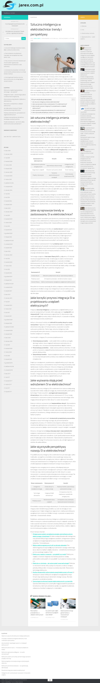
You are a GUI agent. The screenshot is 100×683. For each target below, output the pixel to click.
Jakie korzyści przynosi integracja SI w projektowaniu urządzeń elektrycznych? (49, 107)
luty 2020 (7, 355)
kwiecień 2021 (8, 305)
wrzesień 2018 (8, 370)
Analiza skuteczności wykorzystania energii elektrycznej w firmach (53, 572)
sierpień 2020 (8, 334)
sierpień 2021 (8, 291)
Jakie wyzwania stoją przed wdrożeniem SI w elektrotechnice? (48, 110)
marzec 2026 (8, 165)
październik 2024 (9, 183)
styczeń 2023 (8, 229)
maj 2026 (7, 158)
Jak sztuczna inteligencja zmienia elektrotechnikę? (45, 102)
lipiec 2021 (7, 294)
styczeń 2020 (8, 359)
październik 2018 (9, 366)
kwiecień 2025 (8, 175)
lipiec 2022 (7, 251)
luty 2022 (7, 269)
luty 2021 (7, 312)
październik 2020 (9, 327)
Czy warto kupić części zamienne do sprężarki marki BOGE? (52, 613)
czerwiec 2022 (8, 255)
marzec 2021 (8, 309)
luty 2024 (7, 197)
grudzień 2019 (8, 363)
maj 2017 (7, 377)
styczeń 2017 (8, 391)
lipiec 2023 (7, 208)
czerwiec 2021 (8, 298)
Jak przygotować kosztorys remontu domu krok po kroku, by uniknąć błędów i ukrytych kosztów (14, 79)
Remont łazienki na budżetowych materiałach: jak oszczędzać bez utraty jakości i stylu (13, 55)
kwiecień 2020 (8, 348)
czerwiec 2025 (8, 172)
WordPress (8, 682)
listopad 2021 (8, 280)
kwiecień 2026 (8, 161)
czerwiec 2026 (8, 154)
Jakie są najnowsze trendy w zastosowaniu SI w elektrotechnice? (49, 104)
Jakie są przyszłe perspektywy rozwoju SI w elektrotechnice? (48, 112)
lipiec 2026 (7, 150)
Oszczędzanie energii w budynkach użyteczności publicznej (88, 92)
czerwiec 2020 (8, 341)
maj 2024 (7, 193)
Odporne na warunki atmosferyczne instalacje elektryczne (15, 636)
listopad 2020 (8, 323)
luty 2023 (7, 226)
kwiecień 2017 (8, 381)
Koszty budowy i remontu (88, 33)
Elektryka (33, 17)
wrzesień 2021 (8, 287)
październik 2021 (9, 283)
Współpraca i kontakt (9, 13)
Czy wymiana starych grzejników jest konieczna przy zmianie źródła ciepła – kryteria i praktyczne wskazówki (87, 131)
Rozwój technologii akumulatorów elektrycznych (13, 670)
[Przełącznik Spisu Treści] (72, 99)
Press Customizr (19, 682)
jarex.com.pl (37, 38)
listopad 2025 (8, 168)
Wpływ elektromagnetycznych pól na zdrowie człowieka (49, 545)
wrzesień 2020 (8, 330)
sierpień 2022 (8, 247)
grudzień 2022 (8, 233)
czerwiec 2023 (8, 211)
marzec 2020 (8, 352)
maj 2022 (7, 258)
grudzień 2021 (8, 276)
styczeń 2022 (8, 273)
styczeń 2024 (8, 201)
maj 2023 (7, 215)
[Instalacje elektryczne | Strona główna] (23, 5)
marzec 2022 (8, 265)
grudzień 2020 (8, 319)
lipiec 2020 (7, 337)
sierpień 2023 (8, 204)
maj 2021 (7, 301)
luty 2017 (7, 388)
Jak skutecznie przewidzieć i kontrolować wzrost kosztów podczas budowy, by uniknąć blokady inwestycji (15, 72)
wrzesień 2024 (8, 186)
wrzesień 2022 (8, 244)
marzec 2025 (8, 179)
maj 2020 (7, 345)
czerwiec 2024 (8, 190)
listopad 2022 (8, 237)
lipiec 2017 (7, 373)
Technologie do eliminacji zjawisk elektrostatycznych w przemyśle (52, 581)
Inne (83, 29)
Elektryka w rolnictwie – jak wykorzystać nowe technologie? (51, 563)
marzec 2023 (8, 222)
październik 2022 (9, 240)
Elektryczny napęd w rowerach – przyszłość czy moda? (49, 554)
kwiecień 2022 (8, 262)
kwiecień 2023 (8, 219)
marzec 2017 (8, 384)
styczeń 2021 (8, 316)
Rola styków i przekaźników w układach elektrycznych (36, 613)
